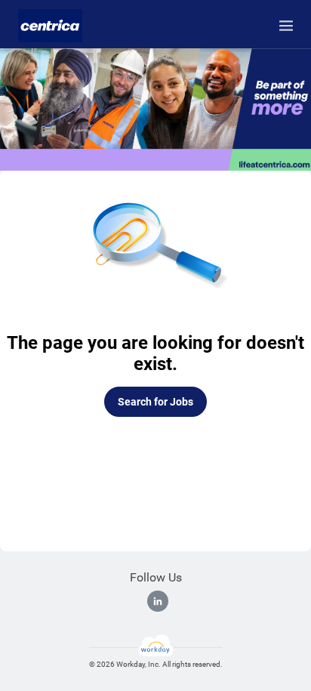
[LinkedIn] (157, 601)
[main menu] (286, 25)
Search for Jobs (155, 402)
